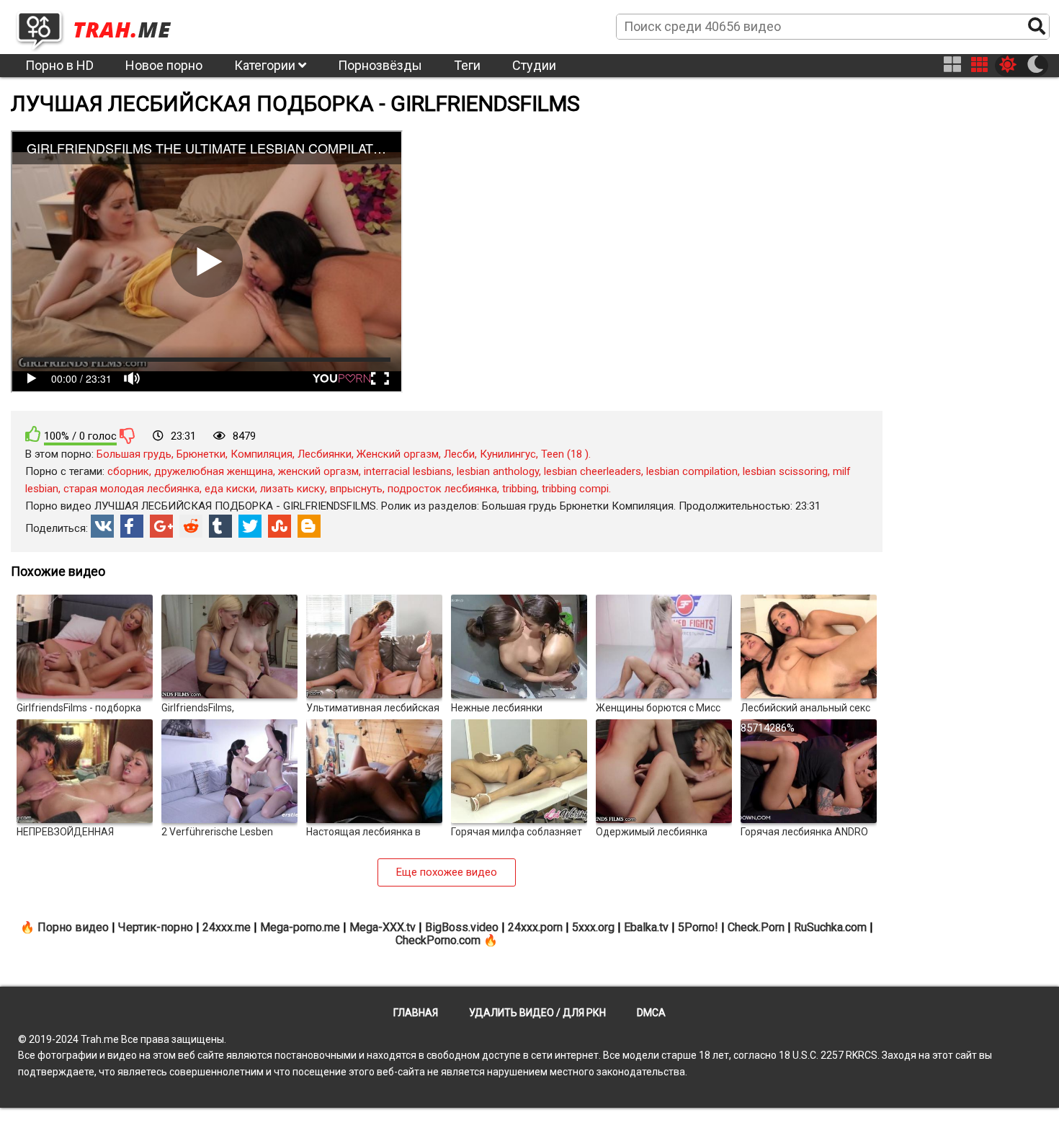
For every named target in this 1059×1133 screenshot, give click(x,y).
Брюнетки (200, 454)
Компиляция (261, 454)
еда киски (230, 488)
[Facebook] (131, 526)
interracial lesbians (408, 471)
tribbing (519, 488)
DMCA (651, 1012)
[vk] (102, 526)
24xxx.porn (535, 927)
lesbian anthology (498, 471)
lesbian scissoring (785, 471)
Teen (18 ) (565, 454)
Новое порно (163, 65)
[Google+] (161, 526)
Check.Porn (756, 927)
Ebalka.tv (646, 927)
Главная (415, 1012)
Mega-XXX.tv (382, 927)
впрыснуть (356, 488)
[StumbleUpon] (279, 526)
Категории (266, 65)
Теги (467, 65)
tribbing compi (575, 488)
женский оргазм (318, 471)
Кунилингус (508, 454)
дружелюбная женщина (213, 471)
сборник (128, 471)
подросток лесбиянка (442, 488)
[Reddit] (190, 526)
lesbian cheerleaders (592, 471)
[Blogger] (309, 526)
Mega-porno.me (300, 927)
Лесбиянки (325, 454)
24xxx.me (226, 927)
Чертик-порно (155, 927)
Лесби (459, 454)
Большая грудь (134, 454)
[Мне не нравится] (127, 435)
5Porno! (698, 927)
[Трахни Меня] (101, 26)
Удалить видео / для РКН (537, 1012)
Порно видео (73, 927)
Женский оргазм (398, 454)
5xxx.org (593, 927)
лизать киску (292, 488)
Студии (534, 65)
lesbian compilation (692, 471)
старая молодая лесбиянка (131, 488)
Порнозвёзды (380, 65)
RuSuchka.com (830, 927)
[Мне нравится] (33, 434)
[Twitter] (250, 526)
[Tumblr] (220, 526)
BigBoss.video (462, 927)
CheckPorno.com (438, 940)
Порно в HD (59, 65)
